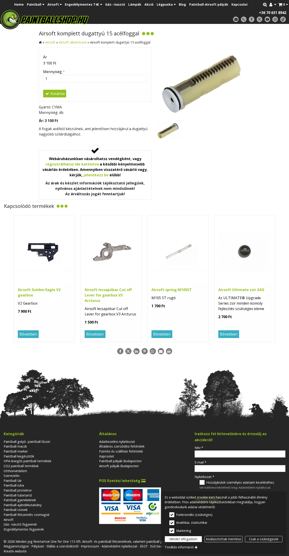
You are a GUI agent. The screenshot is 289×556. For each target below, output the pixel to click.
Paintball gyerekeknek (20, 500)
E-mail (200, 462)
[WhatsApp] (152, 351)
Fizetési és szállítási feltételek (121, 451)
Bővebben (28, 334)
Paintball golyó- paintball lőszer (27, 441)
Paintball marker (16, 451)
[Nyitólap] (76, 19)
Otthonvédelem (15, 471)
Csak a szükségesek (263, 539)
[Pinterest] (144, 351)
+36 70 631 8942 (272, 12)
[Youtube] (267, 19)
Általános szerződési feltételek (121, 446)
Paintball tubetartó (18, 495)
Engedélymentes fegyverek (24, 529)
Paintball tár (13, 480)
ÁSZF (144, 546)
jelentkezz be (96, 174)
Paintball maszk (15, 446)
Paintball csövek (16, 510)
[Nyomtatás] (168, 351)
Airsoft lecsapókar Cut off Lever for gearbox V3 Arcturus (108, 295)
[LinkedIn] (136, 351)
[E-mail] (236, 19)
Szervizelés (12, 475)
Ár (45, 57)
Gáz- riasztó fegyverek (20, 524)
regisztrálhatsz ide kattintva (72, 164)
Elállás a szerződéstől (62, 546)
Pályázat (37, 546)
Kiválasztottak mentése (223, 539)
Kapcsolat (106, 456)
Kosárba (57, 93)
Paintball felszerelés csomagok (26, 514)
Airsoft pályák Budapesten (119, 466)
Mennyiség (54, 71)
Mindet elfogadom (183, 539)
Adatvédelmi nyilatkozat (254, 487)
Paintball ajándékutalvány (23, 505)
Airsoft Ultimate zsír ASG (241, 289)
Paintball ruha (14, 485)
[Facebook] (251, 19)
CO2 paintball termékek (21, 466)
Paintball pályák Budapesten (120, 461)
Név (199, 448)
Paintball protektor (18, 490)
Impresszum (90, 546)
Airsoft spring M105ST (171, 289)
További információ (179, 547)
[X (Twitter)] (259, 19)
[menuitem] (283, 4)
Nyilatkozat (204, 477)
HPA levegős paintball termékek (27, 461)
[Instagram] (275, 19)
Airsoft (9, 519)
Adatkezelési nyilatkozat (117, 441)
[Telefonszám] (243, 19)
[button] (283, 4)
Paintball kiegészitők (19, 456)
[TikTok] (283, 19)
